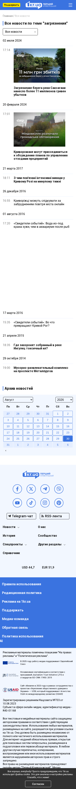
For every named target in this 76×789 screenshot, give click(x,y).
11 (18, 426)
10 (8, 426)
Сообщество (47, 535)
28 (47, 438)
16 (67, 426)
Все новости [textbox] (13, 31)
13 (38, 426)
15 (57, 426)
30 (67, 438)
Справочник (11, 553)
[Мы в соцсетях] (17, 489)
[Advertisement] (38, 270)
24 (8, 438)
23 (67, 432)
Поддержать (11, 5)
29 (57, 438)
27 (38, 438)
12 (28, 426)
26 (28, 438)
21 (47, 432)
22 (57, 432)
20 (38, 432)
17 (8, 432)
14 (47, 426)
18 (17, 432)
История (9, 535)
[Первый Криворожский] (41, 5)
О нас (42, 527)
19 (28, 432)
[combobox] (20, 31)
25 (17, 438)
